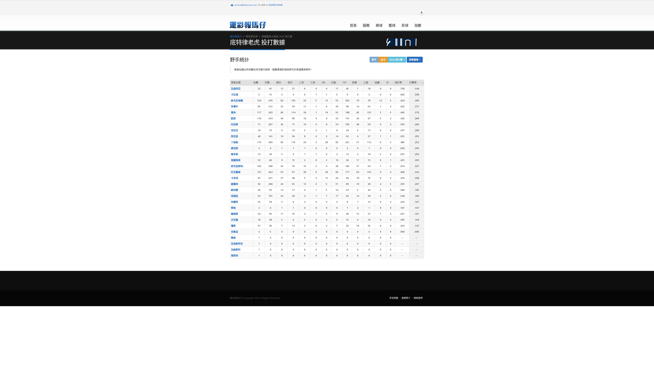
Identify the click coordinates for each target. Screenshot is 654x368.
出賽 (255, 82)
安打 (290, 82)
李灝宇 (234, 106)
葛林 (233, 112)
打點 (333, 82)
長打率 (398, 82)
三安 (312, 82)
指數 (418, 25)
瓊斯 (233, 225)
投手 (383, 59)
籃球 (392, 25)
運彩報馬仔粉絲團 (276, 5)
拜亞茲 (234, 136)
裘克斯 (234, 148)
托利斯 (234, 124)
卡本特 (234, 178)
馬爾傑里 (235, 160)
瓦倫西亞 (235, 88)
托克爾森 (235, 172)
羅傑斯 (234, 213)
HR (323, 82)
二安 (301, 82)
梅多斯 (234, 154)
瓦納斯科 (235, 249)
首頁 (353, 25)
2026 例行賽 (396, 59)
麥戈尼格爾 (237, 100)
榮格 (233, 207)
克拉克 (234, 130)
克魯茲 (234, 231)
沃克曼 (234, 219)
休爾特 (234, 201)
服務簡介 (406, 297)
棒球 (379, 25)
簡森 (233, 237)
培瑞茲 (234, 195)
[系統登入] (421, 12)
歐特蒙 (234, 189)
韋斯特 (234, 255)
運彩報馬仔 (236, 36)
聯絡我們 (418, 297)
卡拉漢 (234, 94)
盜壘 (377, 82)
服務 (366, 25)
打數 (267, 82)
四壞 (354, 82)
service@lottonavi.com (245, 5)
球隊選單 (414, 59)
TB (344, 82)
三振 (365, 82)
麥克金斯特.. (237, 166)
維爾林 (234, 184)
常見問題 (393, 297)
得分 (278, 82)
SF (387, 82)
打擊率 (413, 82)
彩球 (405, 25)
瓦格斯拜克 (237, 243)
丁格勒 (234, 142)
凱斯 (233, 118)
